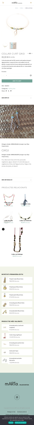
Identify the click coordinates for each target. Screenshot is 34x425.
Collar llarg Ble (8, 220)
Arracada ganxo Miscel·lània (16, 303)
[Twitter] (8, 91)
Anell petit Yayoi (13, 351)
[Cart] (3, 3)
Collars (21, 8)
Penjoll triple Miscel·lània (16, 279)
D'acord (11, 422)
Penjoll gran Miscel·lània (16, 287)
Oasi (14, 88)
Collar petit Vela (25, 204)
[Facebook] (6, 91)
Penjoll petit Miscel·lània (16, 295)
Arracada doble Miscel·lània (16, 311)
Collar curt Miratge (17, 254)
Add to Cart (17, 81)
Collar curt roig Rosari (8, 203)
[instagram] (17, 397)
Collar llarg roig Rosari (15, 335)
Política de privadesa (20, 422)
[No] (32, 420)
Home (16, 8)
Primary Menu (30, 2)
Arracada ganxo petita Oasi (16, 343)
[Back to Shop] (30, 53)
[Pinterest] (11, 91)
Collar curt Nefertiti (25, 220)
